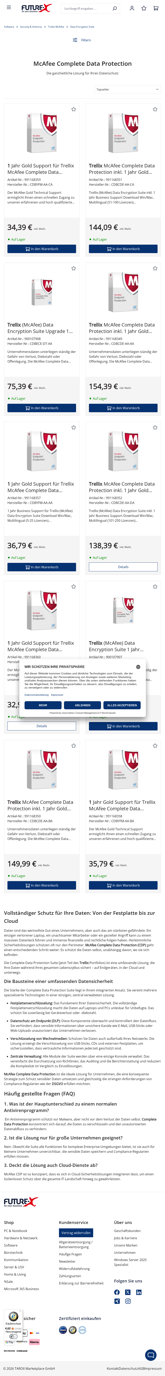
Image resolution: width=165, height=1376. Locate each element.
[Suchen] (115, 9)
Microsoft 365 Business (21, 1289)
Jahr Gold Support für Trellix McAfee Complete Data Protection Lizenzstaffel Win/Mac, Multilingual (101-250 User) (40, 646)
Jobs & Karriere (125, 1238)
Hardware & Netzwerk (20, 1238)
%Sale (8, 1281)
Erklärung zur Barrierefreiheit (81, 1283)
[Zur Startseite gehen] (34, 8)
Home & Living (15, 1274)
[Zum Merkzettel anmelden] (73, 109)
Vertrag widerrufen (76, 1233)
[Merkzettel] (144, 8)
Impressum (153, 1368)
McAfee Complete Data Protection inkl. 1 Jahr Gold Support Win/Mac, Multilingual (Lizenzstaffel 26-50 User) (41, 805)
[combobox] (85, 9)
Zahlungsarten (70, 1276)
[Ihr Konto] (132, 8)
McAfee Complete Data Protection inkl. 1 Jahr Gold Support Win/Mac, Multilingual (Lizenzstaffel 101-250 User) (123, 487)
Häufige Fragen (70, 1254)
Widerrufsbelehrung (74, 1268)
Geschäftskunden (127, 1231)
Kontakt (113, 1368)
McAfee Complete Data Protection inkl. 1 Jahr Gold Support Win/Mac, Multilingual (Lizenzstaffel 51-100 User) (123, 168)
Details (123, 567)
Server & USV (14, 1267)
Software (11, 1245)
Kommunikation (16, 1260)
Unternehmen (125, 1252)
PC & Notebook (15, 1231)
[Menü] (9, 8)
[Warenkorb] (156, 8)
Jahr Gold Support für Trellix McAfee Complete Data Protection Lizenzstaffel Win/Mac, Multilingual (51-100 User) (41, 168)
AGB (141, 1368)
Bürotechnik (13, 1252)
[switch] (13, 1336)
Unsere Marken (125, 1245)
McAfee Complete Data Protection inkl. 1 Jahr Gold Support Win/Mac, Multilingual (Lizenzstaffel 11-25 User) (123, 327)
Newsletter (67, 1261)
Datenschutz (128, 1368)
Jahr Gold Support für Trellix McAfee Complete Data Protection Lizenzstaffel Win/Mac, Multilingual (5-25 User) (40, 487)
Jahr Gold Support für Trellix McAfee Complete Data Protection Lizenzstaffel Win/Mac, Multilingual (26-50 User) (122, 805)
